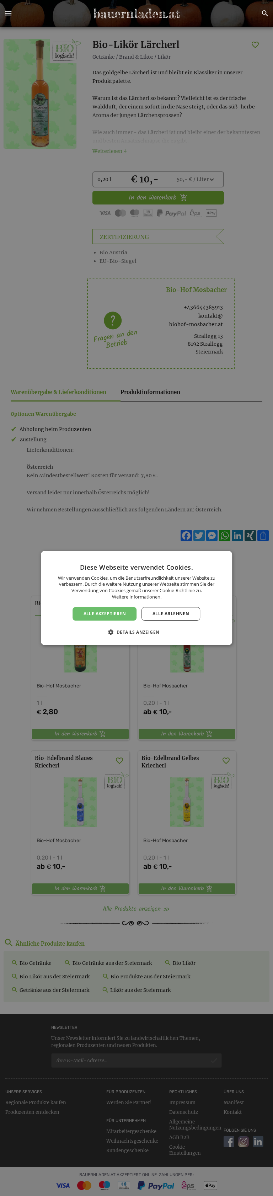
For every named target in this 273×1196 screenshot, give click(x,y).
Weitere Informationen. (136, 597)
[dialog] (136, 598)
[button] (8, 13)
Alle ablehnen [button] (170, 614)
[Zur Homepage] (136, 13)
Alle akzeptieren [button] (105, 614)
